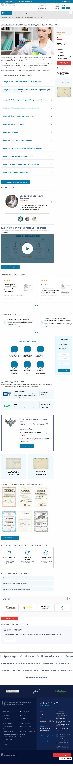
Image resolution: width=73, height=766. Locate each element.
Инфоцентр (26, 13)
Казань (34, 663)
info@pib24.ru (41, 10)
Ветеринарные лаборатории (27, 731)
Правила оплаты (7, 723)
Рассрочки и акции (8, 739)
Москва (29, 656)
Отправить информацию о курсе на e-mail (15, 182)
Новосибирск (50, 656)
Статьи (4, 721)
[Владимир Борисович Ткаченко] (11, 201)
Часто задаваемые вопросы (10, 734)
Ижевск (35, 670)
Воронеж (26, 670)
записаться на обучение (64, 63)
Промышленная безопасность (28, 721)
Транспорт (22, 734)
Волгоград (16, 670)
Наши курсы (24, 712)
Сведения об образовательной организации (17, 17)
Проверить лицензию (10, 537)
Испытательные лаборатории (27, 729)
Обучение (7, 13)
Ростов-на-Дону (65, 670)
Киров (24, 663)
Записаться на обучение (10, 267)
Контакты (38, 17)
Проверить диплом (27, 446)
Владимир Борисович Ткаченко (31, 197)
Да (63, 8)
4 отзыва (59, 34)
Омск (54, 670)
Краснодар (10, 656)
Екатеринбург (48, 663)
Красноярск (45, 670)
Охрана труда (23, 718)
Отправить (64, 370)
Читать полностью (9, 298)
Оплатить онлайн (65, 758)
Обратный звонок (44, 705)
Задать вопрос (10, 618)
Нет (68, 8)
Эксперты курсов (7, 726)
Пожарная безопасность (26, 723)
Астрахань (5, 670)
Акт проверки (6, 718)
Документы (16, 13)
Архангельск (65, 663)
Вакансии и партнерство (9, 736)
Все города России (36, 677)
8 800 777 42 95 (49, 702)
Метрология (23, 715)
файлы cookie (65, 740)
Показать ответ (10, 640)
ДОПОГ (22, 736)
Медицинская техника (25, 726)
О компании (7, 712)
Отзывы (34, 13)
